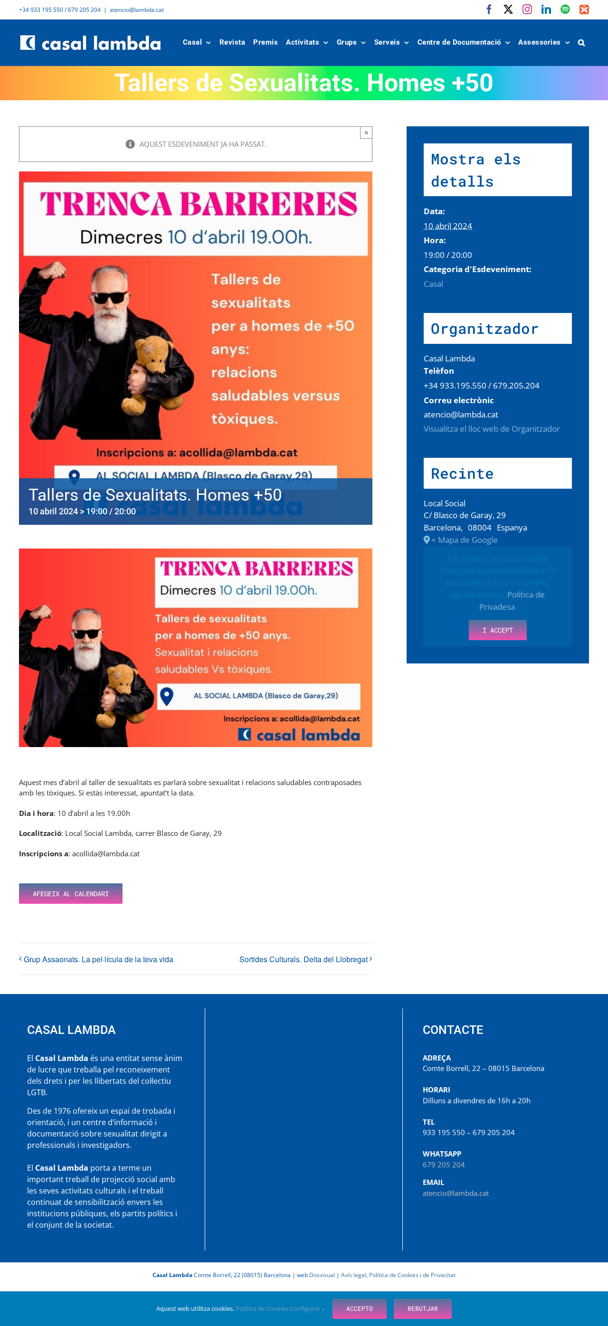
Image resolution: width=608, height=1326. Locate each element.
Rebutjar (423, 1308)
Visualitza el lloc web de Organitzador (492, 428)
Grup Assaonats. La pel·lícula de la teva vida (98, 959)
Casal (433, 283)
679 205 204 (444, 1164)
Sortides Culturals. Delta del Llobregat (303, 959)
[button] (581, 42)
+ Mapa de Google (464, 539)
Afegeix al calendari (71, 894)
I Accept (498, 630)
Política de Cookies (263, 1308)
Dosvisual (322, 1275)
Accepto (359, 1308)
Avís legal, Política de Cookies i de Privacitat (398, 1275)
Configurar (306, 1308)
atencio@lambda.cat (137, 10)
